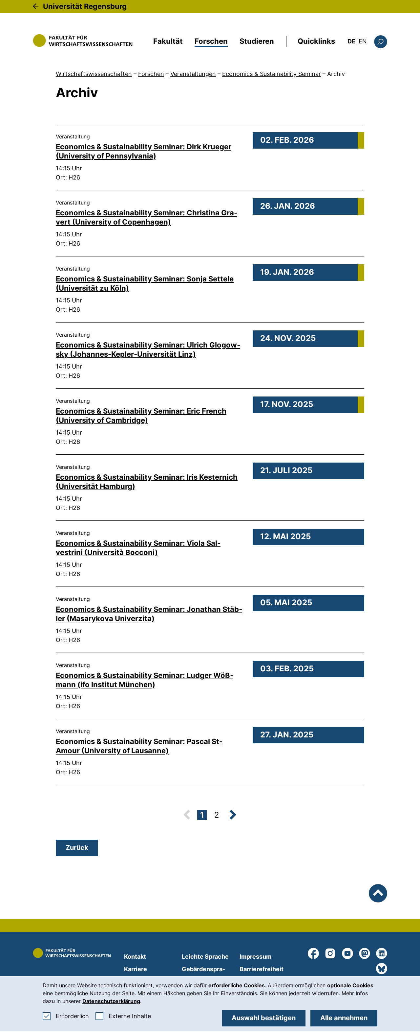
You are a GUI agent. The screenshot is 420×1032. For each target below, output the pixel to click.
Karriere (135, 969)
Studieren (257, 41)
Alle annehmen (344, 1018)
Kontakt (135, 956)
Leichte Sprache (205, 956)
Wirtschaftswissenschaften (94, 73)
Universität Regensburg (85, 6)
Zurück (77, 848)
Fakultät (168, 41)
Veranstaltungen (193, 73)
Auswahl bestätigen (264, 1018)
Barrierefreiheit (262, 969)
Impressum (255, 956)
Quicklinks (316, 41)
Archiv (336, 73)
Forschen (211, 41)
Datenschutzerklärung (111, 1001)
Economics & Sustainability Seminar (271, 73)
